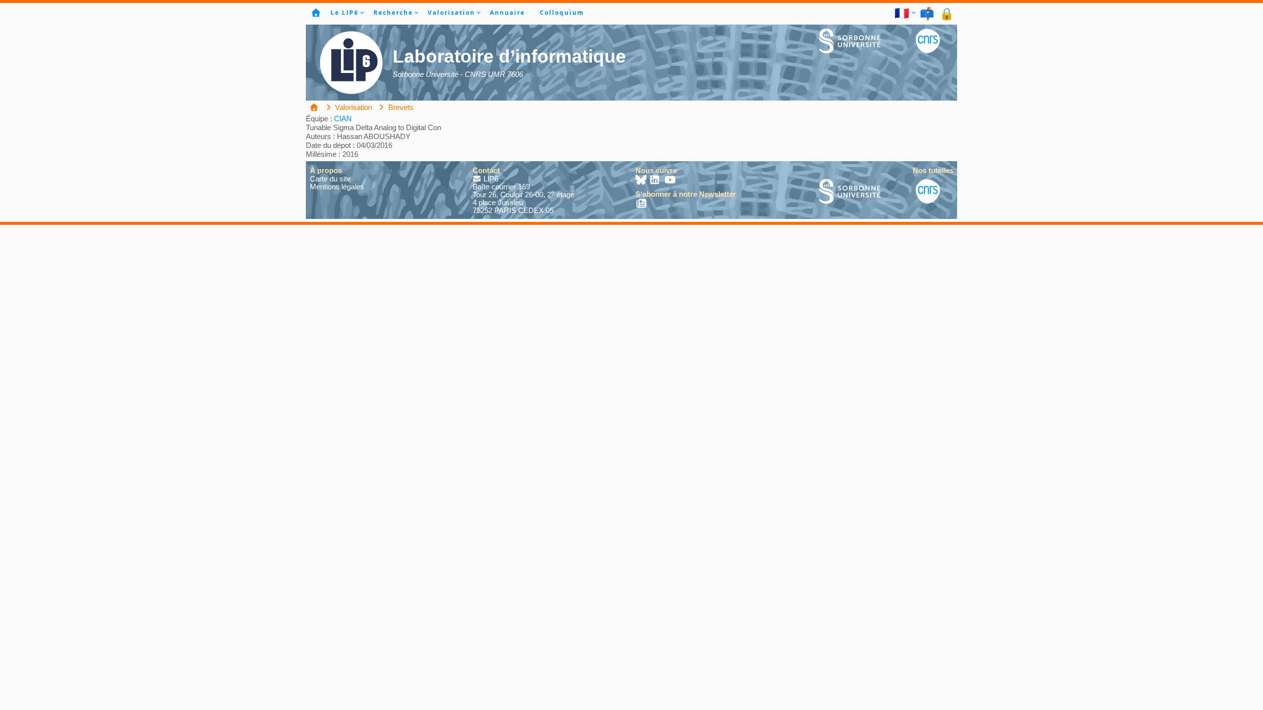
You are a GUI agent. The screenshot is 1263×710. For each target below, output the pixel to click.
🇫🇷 (902, 12)
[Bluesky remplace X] (641, 181)
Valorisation (451, 12)
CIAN (343, 118)
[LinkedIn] (656, 181)
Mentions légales (337, 186)
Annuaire (507, 12)
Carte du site (330, 179)
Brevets (399, 107)
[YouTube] (670, 181)
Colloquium (562, 12)
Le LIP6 (345, 12)
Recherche (393, 12)
